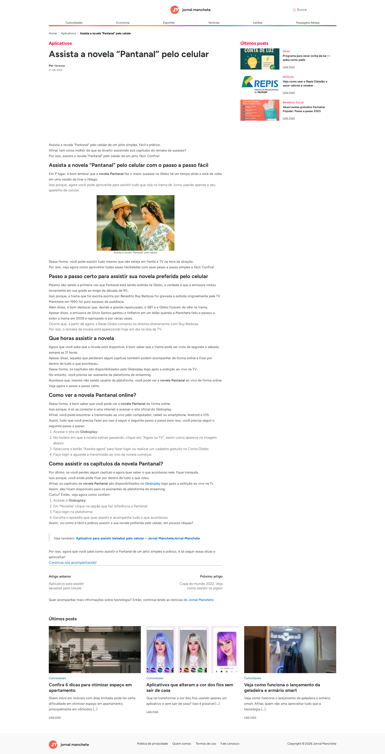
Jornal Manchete (201, 600)
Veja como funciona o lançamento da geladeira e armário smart (282, 687)
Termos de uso (206, 744)
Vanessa (57, 65)
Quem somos (181, 744)
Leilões (257, 22)
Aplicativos (68, 33)
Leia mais (289, 66)
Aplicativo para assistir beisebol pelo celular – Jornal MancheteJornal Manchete (138, 538)
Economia (122, 22)
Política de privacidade (152, 744)
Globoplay (152, 483)
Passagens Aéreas (307, 22)
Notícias (214, 22)
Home (53, 33)
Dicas (286, 51)
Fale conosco (230, 744)
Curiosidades (74, 22)
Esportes (169, 22)
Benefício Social (293, 102)
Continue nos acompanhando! (73, 562)
